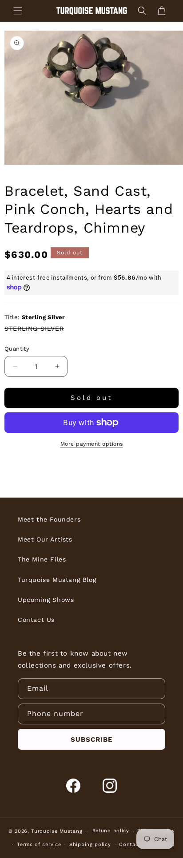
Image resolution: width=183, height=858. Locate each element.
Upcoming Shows (46, 599)
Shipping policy (90, 844)
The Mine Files (42, 559)
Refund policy (110, 831)
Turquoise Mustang (56, 831)
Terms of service (39, 844)
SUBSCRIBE (91, 739)
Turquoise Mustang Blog (57, 579)
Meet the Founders (49, 519)
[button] (18, 10)
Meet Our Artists (45, 539)
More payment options (91, 444)
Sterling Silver (34, 328)
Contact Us (36, 619)
